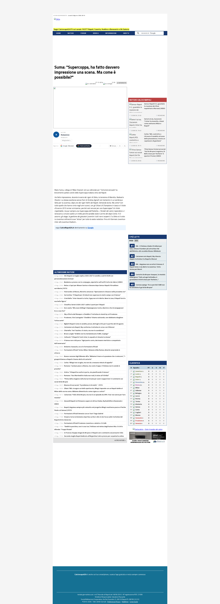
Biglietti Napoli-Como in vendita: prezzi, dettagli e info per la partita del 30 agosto (94, 324)
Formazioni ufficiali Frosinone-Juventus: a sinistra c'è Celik (85, 423)
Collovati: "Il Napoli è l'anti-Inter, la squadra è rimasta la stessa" (87, 337)
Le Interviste (121, 83)
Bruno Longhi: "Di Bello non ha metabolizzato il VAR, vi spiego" (86, 333)
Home (58, 33)
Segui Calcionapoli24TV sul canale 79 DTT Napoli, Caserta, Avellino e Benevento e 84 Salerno (91, 29)
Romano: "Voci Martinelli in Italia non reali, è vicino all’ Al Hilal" (86, 375)
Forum (83, 33)
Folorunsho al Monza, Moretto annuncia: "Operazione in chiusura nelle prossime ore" (95, 291)
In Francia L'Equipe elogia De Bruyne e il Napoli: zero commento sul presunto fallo (93, 432)
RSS (154, 15)
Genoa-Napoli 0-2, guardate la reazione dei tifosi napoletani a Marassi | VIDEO (154, 106)
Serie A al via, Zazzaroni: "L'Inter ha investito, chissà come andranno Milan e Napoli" (154, 122)
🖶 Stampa (113, 146)
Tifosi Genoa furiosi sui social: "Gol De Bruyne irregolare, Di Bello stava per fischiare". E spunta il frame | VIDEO (155, 152)
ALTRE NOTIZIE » (120, 440)
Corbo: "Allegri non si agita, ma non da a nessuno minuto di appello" (88, 362)
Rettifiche (125, 601)
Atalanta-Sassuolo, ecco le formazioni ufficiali (81, 346)
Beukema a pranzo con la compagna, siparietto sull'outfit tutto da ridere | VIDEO (93, 282)
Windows (165, 15)
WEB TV (126, 33)
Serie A (95, 33)
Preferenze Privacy (114, 601)
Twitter (148, 15)
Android (159, 15)
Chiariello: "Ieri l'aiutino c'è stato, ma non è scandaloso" (84, 330)
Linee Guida (134, 601)
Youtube (157, 15)
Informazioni (110, 33)
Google (68, 146)
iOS (162, 15)
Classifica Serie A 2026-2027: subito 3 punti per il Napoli (84, 304)
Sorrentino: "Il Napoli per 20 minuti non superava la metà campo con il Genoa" (92, 295)
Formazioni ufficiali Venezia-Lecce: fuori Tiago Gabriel (83, 413)
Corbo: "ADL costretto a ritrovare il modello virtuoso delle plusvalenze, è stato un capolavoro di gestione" (154, 137)
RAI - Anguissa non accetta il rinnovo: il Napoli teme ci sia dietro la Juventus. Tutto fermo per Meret (147, 266)
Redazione (65, 135)
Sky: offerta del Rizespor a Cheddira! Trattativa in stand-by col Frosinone (90, 314)
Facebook (151, 15)
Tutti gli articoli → (66, 140)
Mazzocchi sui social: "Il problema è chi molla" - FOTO (83, 385)
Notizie (71, 33)
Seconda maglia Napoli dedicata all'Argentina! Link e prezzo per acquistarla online (94, 436)
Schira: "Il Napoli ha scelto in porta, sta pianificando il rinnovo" (86, 372)
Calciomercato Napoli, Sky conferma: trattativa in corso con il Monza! (89, 327)
